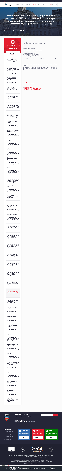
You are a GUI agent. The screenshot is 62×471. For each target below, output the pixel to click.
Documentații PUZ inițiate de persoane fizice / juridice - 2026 (14, 34)
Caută (55, 414)
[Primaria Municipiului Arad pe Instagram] (57, 1)
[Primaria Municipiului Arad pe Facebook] (54, 1)
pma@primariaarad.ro (20, 420)
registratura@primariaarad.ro (46, 64)
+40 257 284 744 (18, 419)
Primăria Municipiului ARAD (35, 463)
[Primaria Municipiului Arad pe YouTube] (55, 1)
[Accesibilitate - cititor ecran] (56, 4)
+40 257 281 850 (8, 1)
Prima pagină (6, 30)
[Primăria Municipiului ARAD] (9, 4)
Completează (37, 437)
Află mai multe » (14, 469)
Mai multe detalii (24, 437)
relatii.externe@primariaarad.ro (21, 421)
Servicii (11, 30)
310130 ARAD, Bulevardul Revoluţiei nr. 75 (23, 416)
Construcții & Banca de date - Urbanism (20, 30)
